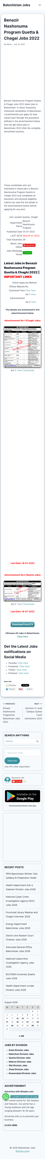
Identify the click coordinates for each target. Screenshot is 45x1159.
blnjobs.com (22, 1151)
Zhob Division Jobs (19, 1069)
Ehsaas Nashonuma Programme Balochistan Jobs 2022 (11, 713)
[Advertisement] (22, 72)
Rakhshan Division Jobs (21, 1054)
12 (17, 1018)
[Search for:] (22, 741)
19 (17, 1022)
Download (29, 370)
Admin (9, 44)
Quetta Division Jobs (20, 1058)
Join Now (28, 252)
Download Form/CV (22, 624)
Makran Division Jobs (20, 1061)
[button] (5, 1097)
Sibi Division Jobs (18, 1065)
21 (27, 1022)
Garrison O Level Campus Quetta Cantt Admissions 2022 (33, 711)
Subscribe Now (30, 245)
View (33, 294)
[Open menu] (39, 5)
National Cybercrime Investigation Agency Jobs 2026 (20, 962)
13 (23, 1018)
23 (38, 1022)
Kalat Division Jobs (19, 1050)
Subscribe (12, 760)
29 (33, 1026)
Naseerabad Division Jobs (22, 1073)
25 (12, 1026)
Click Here (30, 290)
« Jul (21, 1036)
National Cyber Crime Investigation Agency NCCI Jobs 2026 (20, 900)
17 (7, 1022)
